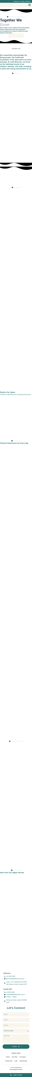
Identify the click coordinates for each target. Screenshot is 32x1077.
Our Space (23, 1057)
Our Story (14, 1057)
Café (15, 1061)
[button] (29, 5)
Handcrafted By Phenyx (16, 1069)
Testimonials (23, 1061)
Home (8, 1057)
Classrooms (8, 1061)
